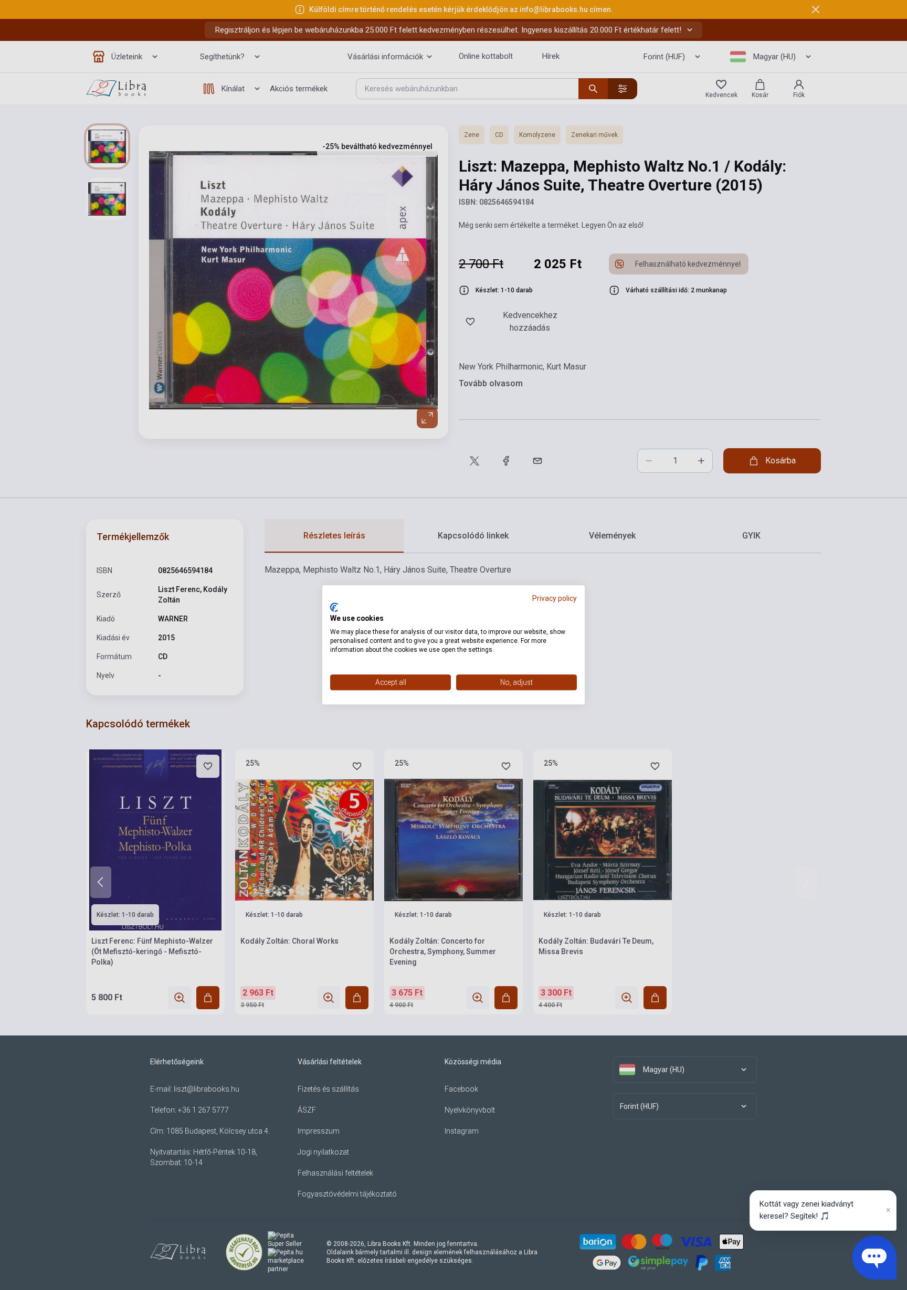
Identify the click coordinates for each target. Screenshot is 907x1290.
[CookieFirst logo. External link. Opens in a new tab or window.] (334, 607)
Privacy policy (554, 598)
